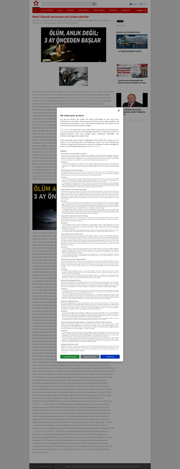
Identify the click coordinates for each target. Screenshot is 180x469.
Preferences (110, 357)
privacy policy (95, 146)
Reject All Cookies (90, 357)
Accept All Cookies (70, 357)
